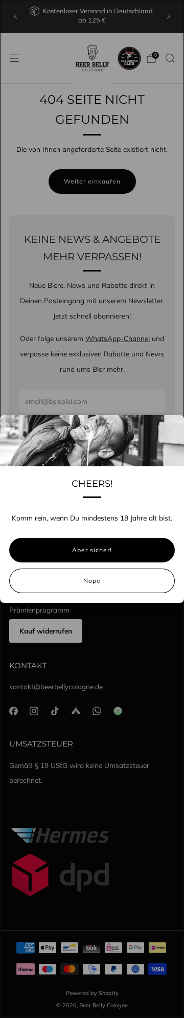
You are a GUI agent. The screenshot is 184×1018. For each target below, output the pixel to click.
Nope (92, 580)
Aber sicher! (92, 550)
